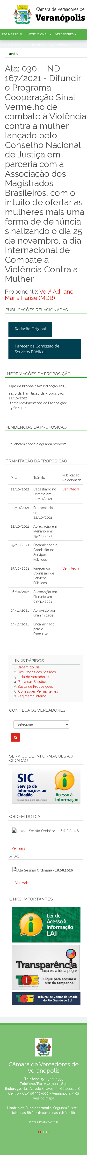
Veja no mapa (43, 1098)
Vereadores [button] (64, 34)
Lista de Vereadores (33, 677)
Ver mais (18, 848)
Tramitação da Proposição (36, 461)
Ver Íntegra (70, 489)
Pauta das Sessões (32, 682)
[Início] (49, 13)
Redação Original (30, 329)
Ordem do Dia (28, 667)
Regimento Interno (31, 696)
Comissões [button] (35, 45)
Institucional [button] (38, 34)
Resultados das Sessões (37, 672)
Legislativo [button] (11, 45)
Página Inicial (12, 34)
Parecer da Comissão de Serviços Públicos (37, 348)
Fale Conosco (60, 45)
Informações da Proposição (38, 373)
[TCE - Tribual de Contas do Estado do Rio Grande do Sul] (46, 998)
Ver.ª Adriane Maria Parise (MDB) (39, 294)
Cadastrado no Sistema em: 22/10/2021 (44, 494)
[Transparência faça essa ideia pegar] (46, 967)
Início (15, 54)
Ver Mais (22, 883)
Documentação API (43, 1122)
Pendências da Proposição (36, 427)
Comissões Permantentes (38, 691)
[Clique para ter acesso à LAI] (46, 924)
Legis (45, 1132)
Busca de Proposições (35, 686)
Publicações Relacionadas (37, 309)
